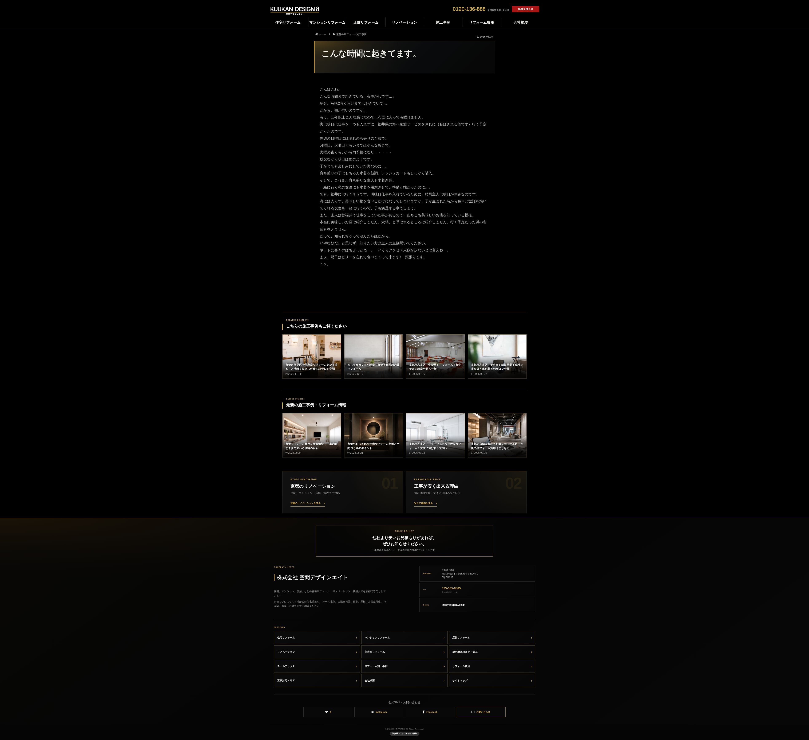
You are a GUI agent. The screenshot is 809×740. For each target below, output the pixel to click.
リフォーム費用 (461, 666)
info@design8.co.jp (453, 604)
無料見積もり (525, 9)
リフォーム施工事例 (376, 666)
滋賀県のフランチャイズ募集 (404, 733)
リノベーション (286, 651)
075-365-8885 (451, 588)
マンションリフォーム (377, 637)
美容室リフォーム (375, 651)
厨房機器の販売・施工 (465, 651)
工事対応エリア (286, 680)
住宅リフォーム (286, 637)
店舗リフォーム (461, 637)
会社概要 (370, 680)
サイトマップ (459, 680)
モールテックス (286, 666)
